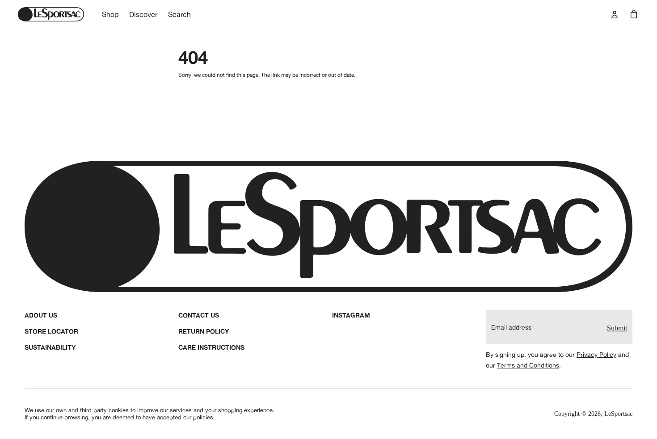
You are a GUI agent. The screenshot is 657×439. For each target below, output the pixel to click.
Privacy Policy (596, 354)
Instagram (351, 315)
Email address (511, 327)
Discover (143, 14)
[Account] (614, 14)
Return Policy (203, 331)
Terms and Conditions (528, 365)
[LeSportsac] (51, 14)
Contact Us (198, 315)
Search (179, 14)
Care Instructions (211, 347)
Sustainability (50, 347)
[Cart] (633, 14)
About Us (41, 315)
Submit (617, 328)
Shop (110, 14)
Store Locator (51, 331)
